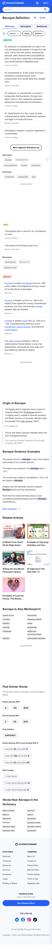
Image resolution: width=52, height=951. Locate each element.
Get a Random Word (26, 903)
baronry (6, 814)
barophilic (31, 818)
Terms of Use (32, 878)
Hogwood (7, 631)
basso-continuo (24, 326)
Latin (23, 421)
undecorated (23, 176)
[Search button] (45, 9)
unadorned (9, 176)
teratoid (24, 165)
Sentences (42, 26)
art (23, 300)
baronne (31, 810)
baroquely (31, 830)
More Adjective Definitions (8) (26, 147)
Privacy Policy (32, 865)
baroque (8, 159)
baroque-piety (9, 830)
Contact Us (31, 861)
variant (18, 340)
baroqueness (10, 262)
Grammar (6, 870)
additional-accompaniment (34, 632)
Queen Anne (8, 615)
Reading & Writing (10, 883)
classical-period (34, 619)
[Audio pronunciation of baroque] (35, 17)
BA (15, 707)
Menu (45, 3)
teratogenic (35, 165)
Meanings (10, 26)
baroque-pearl (9, 826)
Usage (5, 878)
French (12, 409)
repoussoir (32, 615)
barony (30, 814)
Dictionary (6, 856)
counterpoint (10, 326)
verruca (29, 421)
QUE (25, 721)
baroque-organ (34, 822)
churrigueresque (10, 165)
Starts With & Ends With (16, 749)
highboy (6, 623)
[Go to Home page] (13, 2)
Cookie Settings (33, 874)
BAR (26, 707)
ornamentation (11, 329)
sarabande (32, 627)
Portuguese (29, 412)
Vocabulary (7, 874)
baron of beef (8, 810)
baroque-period (10, 267)
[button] (37, 3)
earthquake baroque (36, 638)
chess (11, 340)
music (25, 320)
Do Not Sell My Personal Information (26, 929)
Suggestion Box (33, 883)
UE (15, 721)
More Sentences (10, 508)
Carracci (6, 619)
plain (34, 176)
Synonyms (25, 26)
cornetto (6, 627)
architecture (27, 283)
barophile (7, 818)
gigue (29, 623)
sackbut (6, 638)
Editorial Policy (33, 870)
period (9, 283)
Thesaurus (7, 861)
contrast (38, 306)
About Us (31, 856)
